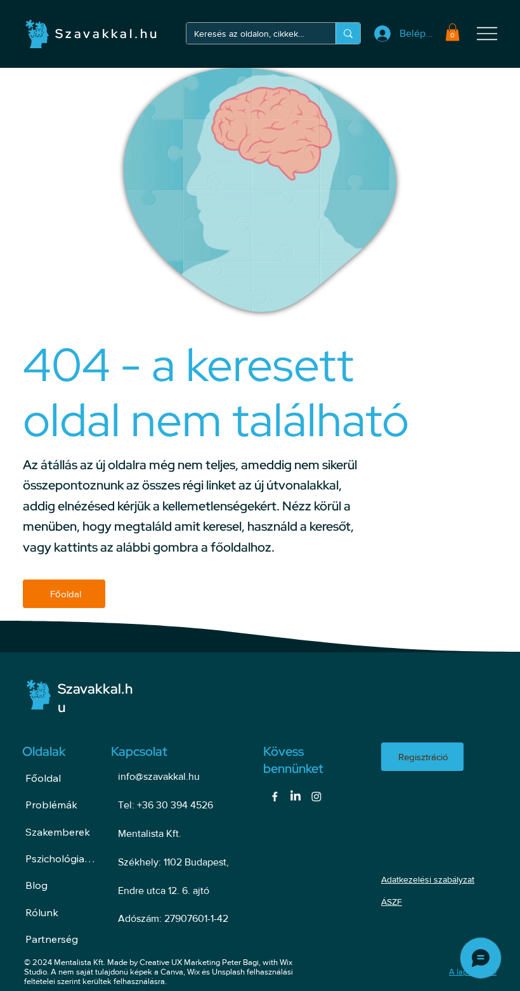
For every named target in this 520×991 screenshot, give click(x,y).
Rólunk (41, 912)
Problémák (51, 804)
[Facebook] (274, 796)
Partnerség (51, 939)
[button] (452, 32)
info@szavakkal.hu (159, 776)
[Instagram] (316, 796)
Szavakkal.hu (107, 33)
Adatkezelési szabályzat (427, 879)
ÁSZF (391, 902)
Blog (36, 885)
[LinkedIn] (295, 796)
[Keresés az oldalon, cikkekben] (347, 33)
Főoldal (43, 778)
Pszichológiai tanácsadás (60, 858)
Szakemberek (57, 832)
